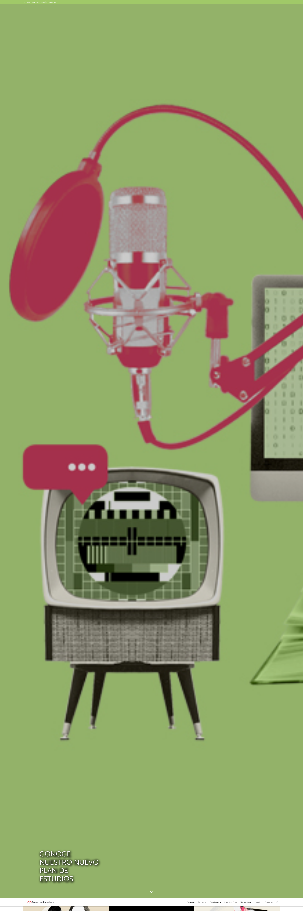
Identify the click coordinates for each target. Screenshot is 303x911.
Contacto (268, 902)
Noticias (258, 902)
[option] (151, 449)
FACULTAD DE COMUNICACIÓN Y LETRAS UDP (41, 2)
